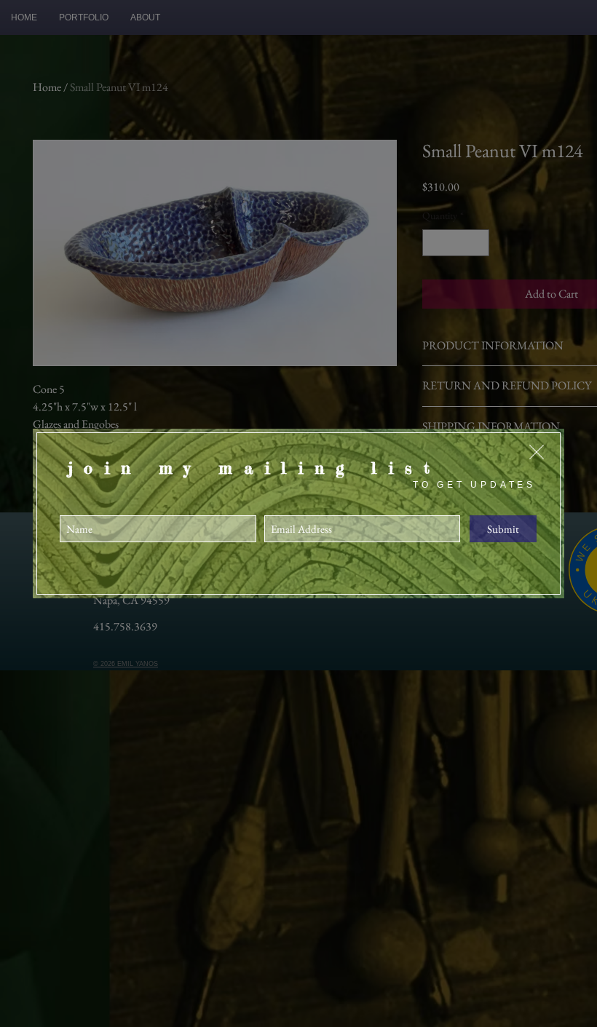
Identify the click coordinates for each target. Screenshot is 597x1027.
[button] (536, 452)
